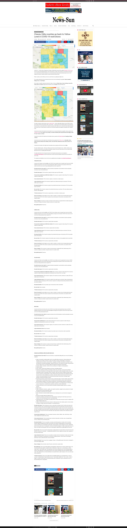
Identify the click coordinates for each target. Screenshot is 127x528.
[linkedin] (68, 42)
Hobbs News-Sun (79, 143)
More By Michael (44, 503)
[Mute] (90, 94)
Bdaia (56, 527)
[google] (59, 42)
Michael (36, 39)
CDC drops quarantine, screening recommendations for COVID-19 (40, 516)
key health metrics (51, 123)
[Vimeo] (93, 1)
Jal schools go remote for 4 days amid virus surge (53, 516)
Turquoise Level (36, 132)
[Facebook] (86, 1)
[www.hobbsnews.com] (63, 15)
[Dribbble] (91, 1)
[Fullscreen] (91, 94)
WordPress (49, 527)
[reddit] (62, 42)
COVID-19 (38, 30)
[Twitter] (88, 1)
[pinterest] (65, 42)
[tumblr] (71, 42)
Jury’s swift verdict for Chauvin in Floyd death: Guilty (42, 500)
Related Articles (37, 503)
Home (35, 30)
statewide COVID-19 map (68, 70)
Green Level (61, 136)
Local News (41, 31)
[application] (85, 90)
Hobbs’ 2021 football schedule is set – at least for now (65, 500)
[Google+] (90, 1)
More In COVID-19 (51, 503)
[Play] (78, 94)
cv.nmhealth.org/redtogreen (39, 154)
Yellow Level (61, 140)
